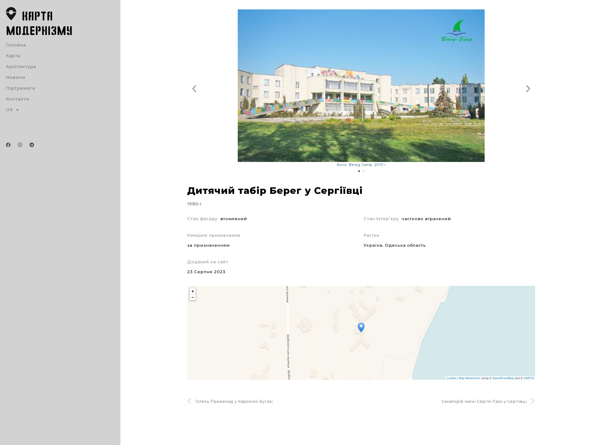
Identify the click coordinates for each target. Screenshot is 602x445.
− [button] (192, 297)
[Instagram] (20, 144)
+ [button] (192, 291)
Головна (16, 45)
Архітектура (21, 66)
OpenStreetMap (503, 378)
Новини (15, 77)
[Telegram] (31, 144)
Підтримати (21, 88)
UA (9, 109)
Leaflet (451, 378)
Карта (13, 55)
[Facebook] (8, 144)
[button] (194, 88)
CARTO (529, 378)
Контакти (17, 99)
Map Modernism (469, 378)
